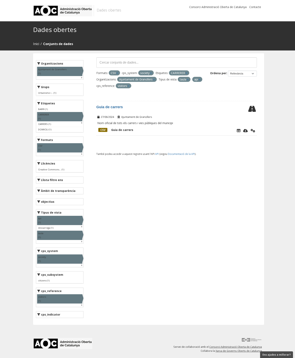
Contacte (255, 7)
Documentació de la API (181, 153)
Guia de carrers (109, 107)
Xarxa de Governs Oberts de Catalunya (239, 351)
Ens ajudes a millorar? (276, 354)
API (157, 153)
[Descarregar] (245, 130)
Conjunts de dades (58, 44)
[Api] (253, 130)
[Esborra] (117, 73)
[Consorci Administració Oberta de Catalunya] (251, 341)
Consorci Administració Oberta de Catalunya (218, 7)
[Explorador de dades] (238, 130)
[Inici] (63, 10)
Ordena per (218, 73)
